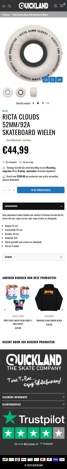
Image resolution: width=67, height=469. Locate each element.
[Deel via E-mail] (48, 103)
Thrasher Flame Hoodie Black (49, 320)
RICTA (5, 111)
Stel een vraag (27, 162)
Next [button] (62, 53)
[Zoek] (9, 5)
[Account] (55, 5)
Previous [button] (4, 53)
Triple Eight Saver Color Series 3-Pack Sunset (18, 322)
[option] (33, 53)
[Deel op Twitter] (38, 103)
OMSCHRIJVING (11, 206)
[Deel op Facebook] (33, 103)
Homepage (6, 14)
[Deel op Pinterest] (43, 103)
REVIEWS (8, 257)
